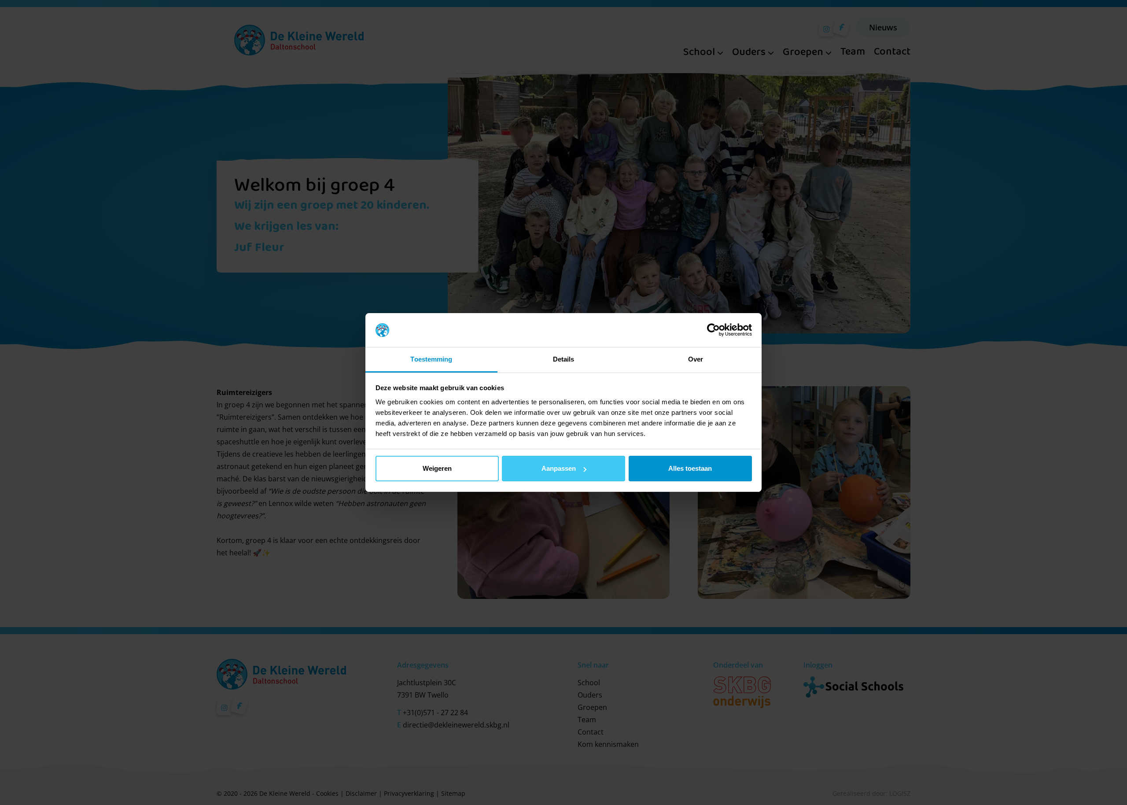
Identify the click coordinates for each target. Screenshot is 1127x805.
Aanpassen (558, 468)
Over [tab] (695, 359)
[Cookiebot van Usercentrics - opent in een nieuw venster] (713, 330)
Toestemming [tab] (431, 359)
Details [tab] (564, 359)
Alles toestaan (690, 468)
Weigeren (437, 468)
